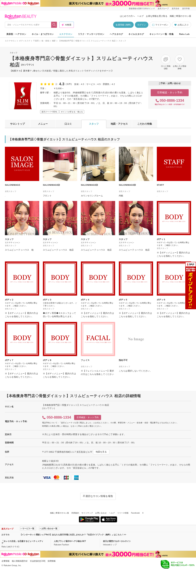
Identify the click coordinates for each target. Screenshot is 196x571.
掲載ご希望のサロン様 (180, 16)
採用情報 (52, 561)
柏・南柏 (45, 41)
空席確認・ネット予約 (169, 92)
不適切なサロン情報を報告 (98, 496)
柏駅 (54, 41)
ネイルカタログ (136, 34)
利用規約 (75, 513)
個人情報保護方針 (20, 561)
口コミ (68, 123)
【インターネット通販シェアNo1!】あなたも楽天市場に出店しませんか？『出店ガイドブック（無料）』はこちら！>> (73, 534)
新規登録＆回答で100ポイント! (142, 8)
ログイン (141, 25)
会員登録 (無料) (123, 25)
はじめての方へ (127, 16)
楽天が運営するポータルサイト (117, 541)
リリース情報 (123, 513)
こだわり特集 (144, 123)
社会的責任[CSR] (37, 561)
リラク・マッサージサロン (91, 34)
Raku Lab (184, 34)
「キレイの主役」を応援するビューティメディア (22, 542)
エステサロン (66, 34)
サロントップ (17, 123)
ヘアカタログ (116, 34)
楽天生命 (175, 8)
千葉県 (36, 41)
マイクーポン (161, 25)
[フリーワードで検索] (54, 25)
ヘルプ (140, 16)
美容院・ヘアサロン (16, 34)
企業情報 (5, 561)
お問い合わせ (101, 513)
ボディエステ (24, 41)
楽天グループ (163, 8)
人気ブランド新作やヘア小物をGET (70, 541)
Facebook (135, 513)
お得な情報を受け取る (156, 16)
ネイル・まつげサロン (43, 34)
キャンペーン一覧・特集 (161, 34)
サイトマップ (87, 513)
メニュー (43, 123)
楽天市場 (186, 8)
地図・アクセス (119, 123)
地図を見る (101, 452)
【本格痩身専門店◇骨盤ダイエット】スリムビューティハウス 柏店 (87, 41)
